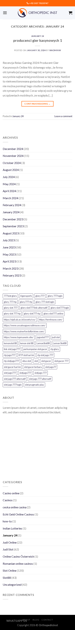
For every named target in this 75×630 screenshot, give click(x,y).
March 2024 (10, 198)
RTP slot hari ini (26, 355)
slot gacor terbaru (33, 367)
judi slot (56, 337)
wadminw (55, 50)
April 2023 (9, 261)
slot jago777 (10, 372)
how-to (7, 521)
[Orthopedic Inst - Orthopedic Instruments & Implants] (37, 12)
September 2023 (13, 226)
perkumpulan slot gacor (35, 349)
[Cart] (70, 13)
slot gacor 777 (61, 361)
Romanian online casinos (18, 563)
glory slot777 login (60, 307)
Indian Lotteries (12, 528)
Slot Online (9, 570)
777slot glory (10, 295)
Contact (47, 619)
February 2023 (12, 275)
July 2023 (9, 240)
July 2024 (9, 177)
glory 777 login (55, 295)
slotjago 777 (40, 372)
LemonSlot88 (43, 343)
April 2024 (9, 191)
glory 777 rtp (10, 301)
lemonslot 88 (10, 343)
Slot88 (7, 577)
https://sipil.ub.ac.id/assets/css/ (20, 319)
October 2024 (12, 163)
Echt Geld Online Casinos (18, 514)
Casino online (11, 493)
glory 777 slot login (44, 301)
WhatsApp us (16, 620)
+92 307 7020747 (39, 3)
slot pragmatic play (34, 384)
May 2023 (9, 254)
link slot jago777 (12, 349)
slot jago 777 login (13, 384)
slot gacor (46, 361)
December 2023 (13, 219)
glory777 (39, 295)
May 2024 (9, 184)
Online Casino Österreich (18, 556)
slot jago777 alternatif (15, 378)
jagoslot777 (43, 337)
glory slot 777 (10, 307)
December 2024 (13, 148)
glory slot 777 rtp (12, 313)
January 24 (37, 36)
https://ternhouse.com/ (50, 319)
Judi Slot (8, 549)
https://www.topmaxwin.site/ (18, 337)
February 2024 (12, 205)
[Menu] (5, 12)
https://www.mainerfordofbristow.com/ (24, 331)
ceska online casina (14, 507)
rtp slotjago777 (11, 361)
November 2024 (13, 155)
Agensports (26, 295)
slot (36, 361)
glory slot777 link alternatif (34, 307)
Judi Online (10, 542)
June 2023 (9, 247)
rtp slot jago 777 (45, 355)
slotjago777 (25, 372)
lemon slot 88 (26, 343)
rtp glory (54, 349)
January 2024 (11, 212)
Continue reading (37, 103)
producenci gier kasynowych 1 (37, 40)
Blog (36, 619)
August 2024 (11, 169)
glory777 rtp (26, 301)
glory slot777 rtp (32, 313)
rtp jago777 (9, 355)
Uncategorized (12, 584)
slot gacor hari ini (12, 367)
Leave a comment (63, 116)
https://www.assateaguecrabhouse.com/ (25, 325)
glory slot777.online (53, 313)
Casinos (8, 500)
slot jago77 (50, 367)
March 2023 (10, 268)
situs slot (26, 361)
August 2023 (11, 233)
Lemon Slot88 (59, 343)
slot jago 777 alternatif (40, 378)
